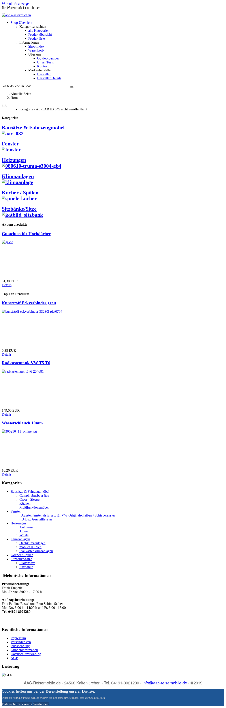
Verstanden (41, 704)
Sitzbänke (26, 567)
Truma (23, 531)
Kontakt (42, 66)
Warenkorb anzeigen (16, 4)
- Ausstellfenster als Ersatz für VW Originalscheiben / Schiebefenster (67, 515)
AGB (14, 658)
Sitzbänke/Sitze (19, 209)
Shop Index (36, 46)
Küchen (24, 503)
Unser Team (45, 62)
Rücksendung (20, 646)
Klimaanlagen (18, 176)
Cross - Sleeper (30, 499)
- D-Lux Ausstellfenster (35, 519)
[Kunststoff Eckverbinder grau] (32, 311)
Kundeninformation (24, 650)
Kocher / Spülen (20, 192)
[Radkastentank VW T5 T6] (23, 371)
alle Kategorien (38, 30)
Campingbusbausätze (34, 495)
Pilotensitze (27, 563)
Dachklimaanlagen (32, 543)
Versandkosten (21, 642)
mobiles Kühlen (30, 547)
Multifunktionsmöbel (34, 507)
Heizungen (14, 160)
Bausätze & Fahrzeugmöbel (30, 491)
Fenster (10, 144)
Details (6, 285)
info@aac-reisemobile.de (165, 683)
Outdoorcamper (48, 58)
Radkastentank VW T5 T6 (26, 363)
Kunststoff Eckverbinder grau (29, 303)
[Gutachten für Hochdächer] (7, 242)
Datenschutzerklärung (26, 654)
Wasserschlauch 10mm (22, 423)
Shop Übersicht (21, 22)
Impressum (18, 638)
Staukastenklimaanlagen (36, 551)
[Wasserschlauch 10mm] (19, 431)
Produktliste (36, 38)
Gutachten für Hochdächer (26, 233)
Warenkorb (36, 50)
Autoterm (26, 527)
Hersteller (44, 74)
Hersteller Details (49, 78)
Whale (23, 535)
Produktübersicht (40, 34)
